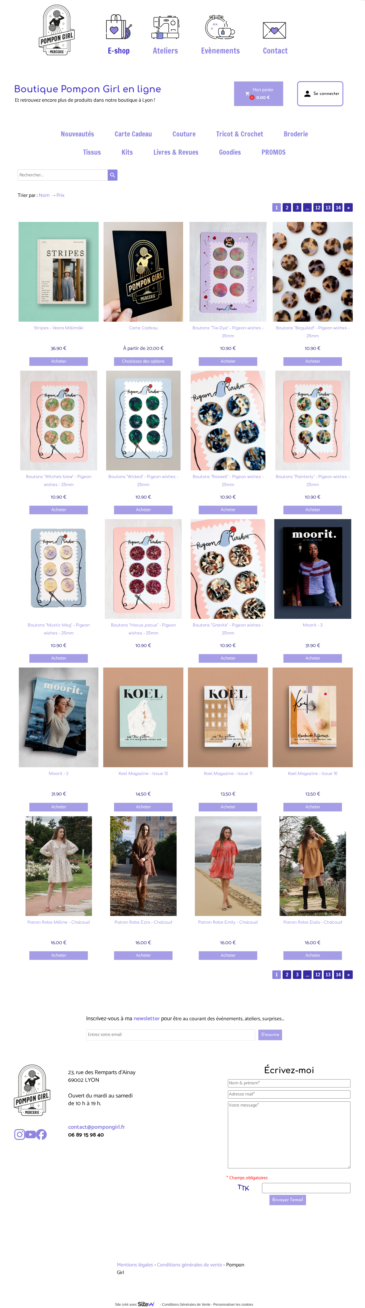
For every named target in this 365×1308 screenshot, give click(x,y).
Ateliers (165, 50)
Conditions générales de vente (189, 1265)
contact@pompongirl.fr (96, 1127)
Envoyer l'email (287, 1200)
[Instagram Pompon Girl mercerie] (19, 1134)
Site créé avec (126, 1305)
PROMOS (273, 152)
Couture (184, 134)
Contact (275, 50)
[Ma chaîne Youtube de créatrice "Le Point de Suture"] (30, 1134)
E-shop (119, 50)
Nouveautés (77, 134)
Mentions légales (135, 1265)
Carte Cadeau (133, 134)
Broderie (296, 134)
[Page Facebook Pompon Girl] (41, 1134)
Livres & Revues (175, 152)
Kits (127, 152)
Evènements (220, 50)
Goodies (230, 152)
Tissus (92, 152)
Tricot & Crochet (239, 134)
